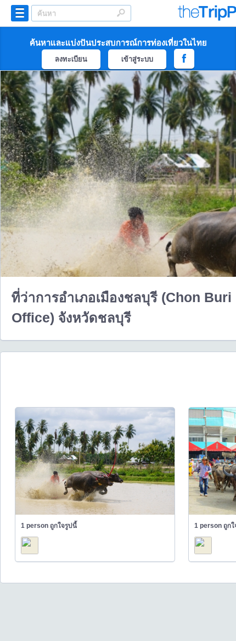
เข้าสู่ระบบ (137, 59)
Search (121, 13)
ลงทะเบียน (71, 59)
